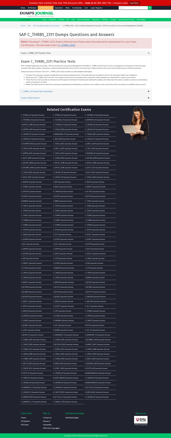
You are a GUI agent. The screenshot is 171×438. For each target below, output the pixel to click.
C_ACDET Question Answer (63, 306)
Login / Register (96, 8)
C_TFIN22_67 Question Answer (64, 115)
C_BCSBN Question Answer (31, 292)
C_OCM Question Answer (62, 258)
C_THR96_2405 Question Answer (65, 359)
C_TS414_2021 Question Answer (65, 153)
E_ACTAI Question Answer (95, 191)
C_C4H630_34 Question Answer (65, 373)
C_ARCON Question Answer (95, 301)
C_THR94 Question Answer (63, 215)
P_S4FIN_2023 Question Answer (65, 363)
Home (23, 8)
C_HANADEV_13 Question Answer (66, 335)
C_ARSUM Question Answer (95, 297)
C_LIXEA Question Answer (95, 258)
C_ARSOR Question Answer (31, 311)
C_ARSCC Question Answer (31, 301)
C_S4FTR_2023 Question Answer (33, 363)
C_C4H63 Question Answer (63, 273)
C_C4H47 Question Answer (95, 320)
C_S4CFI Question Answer (63, 254)
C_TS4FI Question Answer (94, 201)
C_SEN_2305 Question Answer (64, 139)
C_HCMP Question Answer (63, 263)
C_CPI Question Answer (94, 268)
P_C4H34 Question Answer (63, 191)
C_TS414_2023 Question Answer (97, 177)
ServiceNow (141, 20)
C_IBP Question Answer (62, 182)
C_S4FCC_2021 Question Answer (65, 148)
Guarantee (59, 8)
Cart (86, 8)
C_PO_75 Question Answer (95, 330)
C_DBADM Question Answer (63, 268)
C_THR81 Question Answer (31, 187)
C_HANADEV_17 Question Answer (34, 387)
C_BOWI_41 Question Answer (32, 335)
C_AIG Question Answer (62, 325)
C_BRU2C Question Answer (31, 282)
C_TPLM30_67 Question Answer (97, 115)
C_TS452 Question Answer (31, 211)
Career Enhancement (30, 98)
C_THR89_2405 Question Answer (33, 359)
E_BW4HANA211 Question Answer (98, 383)
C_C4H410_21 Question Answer (33, 139)
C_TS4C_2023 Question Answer (97, 148)
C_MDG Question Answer (62, 187)
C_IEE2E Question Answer (94, 182)
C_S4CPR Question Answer (31, 191)
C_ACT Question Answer (94, 306)
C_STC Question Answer (62, 234)
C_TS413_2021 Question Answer (65, 144)
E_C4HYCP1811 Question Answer (65, 392)
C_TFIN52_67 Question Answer (32, 115)
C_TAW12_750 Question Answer (65, 402)
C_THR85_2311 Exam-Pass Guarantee (37, 91)
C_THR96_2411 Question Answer (65, 349)
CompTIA (52, 20)
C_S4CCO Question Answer (95, 254)
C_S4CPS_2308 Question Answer (65, 168)
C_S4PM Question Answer (62, 249)
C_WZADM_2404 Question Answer (98, 363)
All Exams (25, 424)
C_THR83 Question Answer (95, 225)
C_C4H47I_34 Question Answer (64, 177)
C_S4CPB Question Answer (31, 254)
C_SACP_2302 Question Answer (33, 158)
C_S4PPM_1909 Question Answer (33, 129)
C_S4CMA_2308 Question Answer (33, 163)
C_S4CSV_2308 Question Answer (97, 163)
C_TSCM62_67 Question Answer (65, 120)
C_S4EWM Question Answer (63, 320)
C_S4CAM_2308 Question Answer (97, 158)
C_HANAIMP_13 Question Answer (97, 335)
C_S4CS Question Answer (94, 249)
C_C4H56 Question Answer (95, 273)
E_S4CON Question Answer (95, 196)
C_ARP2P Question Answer (63, 301)
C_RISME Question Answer (63, 330)
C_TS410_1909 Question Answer (33, 148)
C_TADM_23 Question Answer (32, 378)
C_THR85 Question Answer (31, 225)
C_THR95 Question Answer (31, 320)
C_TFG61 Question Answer (63, 230)
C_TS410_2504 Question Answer (33, 344)
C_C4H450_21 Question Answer (33, 392)
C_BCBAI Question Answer (63, 297)
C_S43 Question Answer (30, 258)
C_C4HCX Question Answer (31, 273)
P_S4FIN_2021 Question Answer (97, 392)
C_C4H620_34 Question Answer (33, 383)
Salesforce (96, 20)
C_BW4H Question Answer (95, 277)
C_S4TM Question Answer (94, 244)
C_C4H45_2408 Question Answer (97, 349)
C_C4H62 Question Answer (95, 316)
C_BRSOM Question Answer (63, 282)
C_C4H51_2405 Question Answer (97, 354)
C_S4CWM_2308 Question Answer (34, 168)
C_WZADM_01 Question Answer (97, 153)
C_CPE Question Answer (62, 311)
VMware (105, 20)
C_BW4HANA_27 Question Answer (66, 134)
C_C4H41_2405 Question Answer (65, 354)
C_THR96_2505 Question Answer (65, 340)
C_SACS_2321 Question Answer (33, 177)
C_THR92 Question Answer (95, 215)
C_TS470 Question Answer (63, 206)
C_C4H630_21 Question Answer (65, 387)
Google (113, 20)
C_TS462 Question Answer (95, 206)
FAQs (67, 8)
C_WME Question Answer (62, 201)
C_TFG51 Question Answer (95, 230)
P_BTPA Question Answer (94, 325)
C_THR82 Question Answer (95, 311)
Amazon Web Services (126, 20)
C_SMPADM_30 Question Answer (97, 120)
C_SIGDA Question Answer (63, 239)
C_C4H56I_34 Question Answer (64, 172)
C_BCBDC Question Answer (31, 325)
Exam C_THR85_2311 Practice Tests (36, 53)
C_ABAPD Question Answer (31, 182)
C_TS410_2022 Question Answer (33, 172)
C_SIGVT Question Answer (95, 234)
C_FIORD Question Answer (63, 316)
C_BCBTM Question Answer (31, 297)
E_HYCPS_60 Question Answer (96, 368)
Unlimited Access (45, 8)
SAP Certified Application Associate (46, 26)
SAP (29, 26)
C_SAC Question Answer (62, 244)
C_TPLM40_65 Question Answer (33, 120)
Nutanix (45, 23)
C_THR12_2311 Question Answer (33, 368)
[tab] (85, 53)
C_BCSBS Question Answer (95, 287)
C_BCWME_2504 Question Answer (98, 340)
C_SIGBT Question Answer (95, 239)
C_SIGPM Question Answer (31, 239)
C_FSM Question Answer (94, 263)
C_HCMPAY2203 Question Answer (34, 144)
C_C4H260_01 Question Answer (97, 397)
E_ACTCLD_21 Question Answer (65, 397)
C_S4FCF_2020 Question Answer (97, 144)
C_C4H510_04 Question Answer (97, 129)
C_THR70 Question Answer (31, 230)
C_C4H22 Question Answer (63, 277)
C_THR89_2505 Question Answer (33, 340)
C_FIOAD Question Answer (31, 268)
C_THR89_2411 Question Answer (33, 349)
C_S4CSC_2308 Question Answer (65, 163)
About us (46, 421)
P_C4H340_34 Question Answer (65, 383)
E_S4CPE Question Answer (63, 196)
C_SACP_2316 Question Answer (97, 168)
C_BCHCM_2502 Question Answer (66, 344)
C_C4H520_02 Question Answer (97, 125)
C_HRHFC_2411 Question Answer (97, 344)
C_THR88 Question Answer (31, 220)
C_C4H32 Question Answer (31, 277)
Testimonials (77, 8)
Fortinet (61, 20)
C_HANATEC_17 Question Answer (34, 402)
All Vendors (32, 8)
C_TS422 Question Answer (63, 211)
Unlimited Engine (72, 417)
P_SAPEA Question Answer (31, 196)
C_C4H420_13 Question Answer (33, 134)
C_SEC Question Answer (30, 244)
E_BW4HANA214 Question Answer (98, 373)
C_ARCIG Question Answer (31, 306)
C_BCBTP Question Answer (95, 292)
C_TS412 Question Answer (95, 211)
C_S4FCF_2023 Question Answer (97, 359)
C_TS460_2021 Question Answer (97, 134)
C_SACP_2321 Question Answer (97, 172)
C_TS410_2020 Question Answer (65, 129)
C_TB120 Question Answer (31, 234)
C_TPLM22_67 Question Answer (65, 125)
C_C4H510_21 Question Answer (97, 139)
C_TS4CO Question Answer (31, 206)
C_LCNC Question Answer (30, 330)
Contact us (47, 417)
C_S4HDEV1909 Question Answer (33, 397)
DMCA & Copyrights (51, 428)
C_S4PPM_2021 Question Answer (33, 153)
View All (53, 23)
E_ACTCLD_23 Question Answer (97, 387)
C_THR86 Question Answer (95, 220)
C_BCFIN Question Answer (63, 292)
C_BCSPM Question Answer (31, 287)
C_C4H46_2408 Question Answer (33, 354)
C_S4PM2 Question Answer (31, 249)
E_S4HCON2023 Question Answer (65, 378)
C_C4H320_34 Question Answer (97, 378)
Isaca (73, 20)
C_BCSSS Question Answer (95, 282)
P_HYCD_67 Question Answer (32, 373)
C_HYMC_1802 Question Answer (65, 368)
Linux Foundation (83, 20)
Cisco (44, 20)
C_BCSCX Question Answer (63, 287)
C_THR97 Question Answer (31, 215)
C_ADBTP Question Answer (95, 187)
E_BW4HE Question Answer (31, 201)
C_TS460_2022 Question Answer (65, 158)
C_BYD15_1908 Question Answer (33, 125)
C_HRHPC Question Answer (31, 263)
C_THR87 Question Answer (63, 220)
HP (68, 20)
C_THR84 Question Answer (63, 225)
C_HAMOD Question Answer (31, 316)
